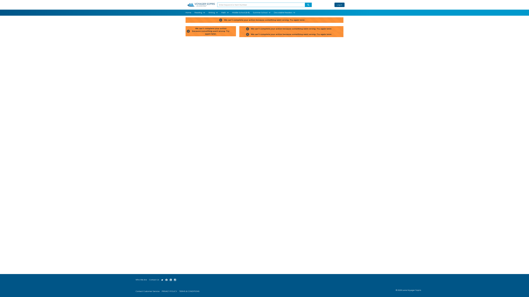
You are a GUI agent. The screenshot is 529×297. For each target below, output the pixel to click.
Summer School (260, 12)
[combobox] (260, 5)
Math (223, 12)
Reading (198, 12)
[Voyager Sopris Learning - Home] (201, 5)
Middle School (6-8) (241, 12)
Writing (211, 12)
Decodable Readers (283, 12)
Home (188, 12)
